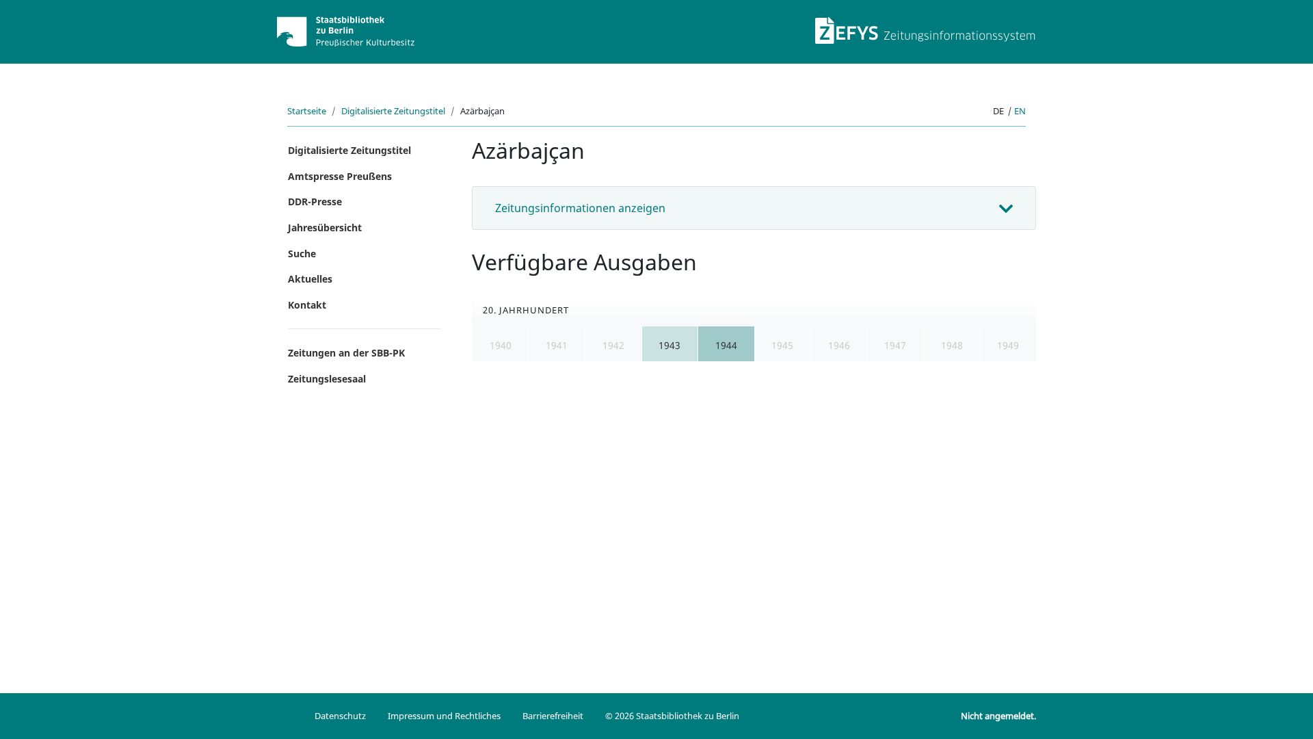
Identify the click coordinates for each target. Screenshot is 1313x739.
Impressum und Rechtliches (444, 716)
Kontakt (307, 304)
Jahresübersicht (325, 227)
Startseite (306, 111)
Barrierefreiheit (552, 716)
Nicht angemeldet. (998, 716)
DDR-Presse (315, 201)
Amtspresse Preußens (340, 176)
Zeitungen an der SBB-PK (346, 352)
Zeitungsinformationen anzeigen (580, 208)
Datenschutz (340, 716)
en (1020, 111)
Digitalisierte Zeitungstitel (393, 111)
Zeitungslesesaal (327, 378)
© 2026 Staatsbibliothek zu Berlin (672, 716)
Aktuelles (310, 278)
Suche (302, 253)
